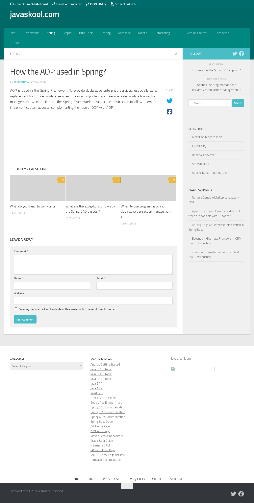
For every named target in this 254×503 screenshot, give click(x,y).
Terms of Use (110, 478)
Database (124, 32)
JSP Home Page (100, 431)
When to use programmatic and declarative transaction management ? (146, 211)
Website (19, 293)
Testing (106, 32)
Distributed (222, 32)
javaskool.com (35, 14)
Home (75, 478)
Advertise (176, 478)
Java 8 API (96, 393)
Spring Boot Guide (101, 421)
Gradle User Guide (101, 440)
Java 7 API (96, 388)
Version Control (197, 32)
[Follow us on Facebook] (241, 53)
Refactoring (162, 32)
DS (179, 32)
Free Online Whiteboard (31, 4)
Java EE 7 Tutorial (101, 378)
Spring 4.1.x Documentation (107, 417)
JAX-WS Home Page (102, 450)
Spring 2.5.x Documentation (107, 407)
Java (12, 32)
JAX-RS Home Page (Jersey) (107, 455)
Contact (157, 478)
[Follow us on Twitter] (234, 53)
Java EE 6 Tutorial (101, 374)
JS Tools (15, 42)
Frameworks (31, 32)
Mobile (142, 32)
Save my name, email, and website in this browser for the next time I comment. (68, 309)
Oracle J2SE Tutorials (103, 397)
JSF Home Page (100, 426)
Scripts (67, 32)
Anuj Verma (21, 82)
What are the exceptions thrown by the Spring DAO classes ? (90, 209)
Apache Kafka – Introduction (210, 172)
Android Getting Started (105, 364)
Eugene (196, 238)
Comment (21, 251)
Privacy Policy (136, 478)
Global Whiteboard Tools (207, 137)
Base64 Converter (69, 4)
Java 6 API (96, 383)
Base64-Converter (204, 155)
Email (100, 278)
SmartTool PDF (125, 4)
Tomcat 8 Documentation (106, 459)
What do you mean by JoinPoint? (32, 206)
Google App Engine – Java (106, 402)
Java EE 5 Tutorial (101, 369)
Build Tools (86, 32)
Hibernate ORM (100, 445)
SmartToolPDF (201, 163)
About (91, 478)
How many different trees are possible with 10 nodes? (214, 213)
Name (18, 278)
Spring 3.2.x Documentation (107, 412)
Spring (51, 32)
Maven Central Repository (106, 436)
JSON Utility (98, 4)
